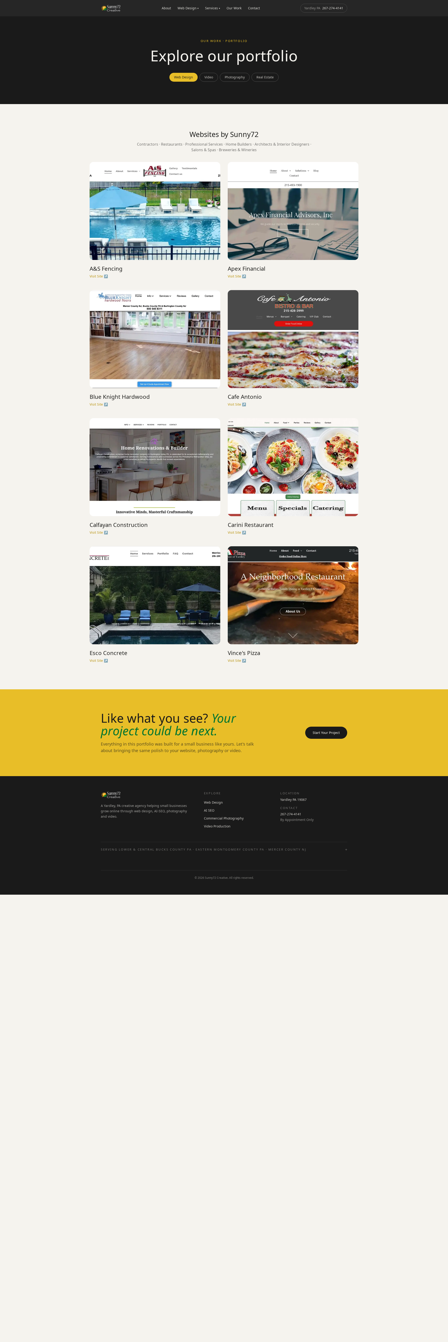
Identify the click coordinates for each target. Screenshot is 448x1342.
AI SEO (209, 810)
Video (208, 77)
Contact (254, 8)
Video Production (217, 826)
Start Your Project (326, 732)
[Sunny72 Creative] (111, 8)
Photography (235, 77)
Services (212, 8)
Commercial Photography (224, 818)
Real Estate (265, 77)
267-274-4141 (323, 8)
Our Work (234, 8)
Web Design (188, 8)
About (166, 8)
